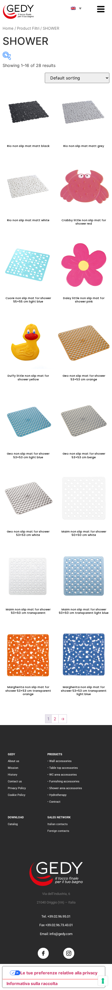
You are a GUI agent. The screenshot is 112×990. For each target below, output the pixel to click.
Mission (13, 768)
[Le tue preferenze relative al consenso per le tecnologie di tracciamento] (103, 981)
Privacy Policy (17, 788)
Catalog (13, 824)
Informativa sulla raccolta (32, 983)
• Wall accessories (59, 761)
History (12, 774)
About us (13, 761)
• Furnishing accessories (63, 781)
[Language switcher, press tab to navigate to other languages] (76, 8)
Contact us (15, 781)
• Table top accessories (62, 768)
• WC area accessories (62, 774)
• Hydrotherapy (56, 795)
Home (8, 28)
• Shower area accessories (64, 788)
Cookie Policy (16, 795)
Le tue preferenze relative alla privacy (58, 972)
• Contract (53, 801)
